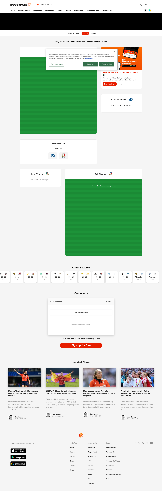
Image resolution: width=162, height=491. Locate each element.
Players (68, 10)
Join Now (91, 447)
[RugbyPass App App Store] (32, 450)
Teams (60, 10)
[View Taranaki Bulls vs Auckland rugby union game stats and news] (139, 277)
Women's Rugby (93, 10)
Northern (91, 465)
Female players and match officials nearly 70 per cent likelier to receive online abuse (135, 393)
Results (72, 456)
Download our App (108, 10)
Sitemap (72, 470)
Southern (91, 470)
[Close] (114, 51)
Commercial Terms (113, 461)
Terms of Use (110, 452)
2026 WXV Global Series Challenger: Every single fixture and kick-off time (61, 392)
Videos (72, 465)
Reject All (90, 64)
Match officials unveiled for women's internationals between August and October (23, 393)
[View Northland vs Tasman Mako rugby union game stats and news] (112, 277)
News (12, 10)
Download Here (109, 84)
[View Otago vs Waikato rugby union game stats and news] (30, 277)
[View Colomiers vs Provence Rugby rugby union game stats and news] (152, 277)
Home (72, 447)
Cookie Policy (111, 456)
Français (91, 483)
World (90, 474)
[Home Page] (20, 5)
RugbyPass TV (79, 10)
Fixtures (72, 452)
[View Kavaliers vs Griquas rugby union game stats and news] (125, 277)
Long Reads (37, 10)
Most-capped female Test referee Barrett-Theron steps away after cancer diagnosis (99, 393)
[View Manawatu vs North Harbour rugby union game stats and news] (44, 277)
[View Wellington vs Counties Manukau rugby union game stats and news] (98, 277)
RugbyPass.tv (93, 452)
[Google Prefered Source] (32, 464)
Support (109, 470)
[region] (82, 59)
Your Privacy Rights (57, 64)
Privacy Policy (111, 447)
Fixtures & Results (24, 10)
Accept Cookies (107, 64)
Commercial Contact (113, 474)
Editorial (109, 479)
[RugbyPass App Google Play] (32, 457)
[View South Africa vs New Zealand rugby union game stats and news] (71, 277)
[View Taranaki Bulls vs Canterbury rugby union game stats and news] (17, 277)
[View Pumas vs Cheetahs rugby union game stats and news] (57, 277)
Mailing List (92, 456)
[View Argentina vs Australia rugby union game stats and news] (84, 277)
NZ (89, 479)
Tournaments (49, 10)
